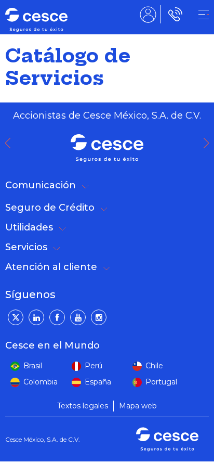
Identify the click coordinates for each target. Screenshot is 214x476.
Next (209, 143)
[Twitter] (15, 317)
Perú (93, 365)
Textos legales (82, 405)
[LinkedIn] (36, 317)
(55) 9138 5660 (173, 14)
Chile (154, 365)
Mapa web (138, 405)
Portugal (161, 382)
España (98, 382)
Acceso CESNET (148, 14)
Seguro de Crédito (50, 207)
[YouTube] (78, 317)
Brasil (32, 365)
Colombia (40, 382)
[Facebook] (57, 317)
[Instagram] (98, 317)
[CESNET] (203, 14)
